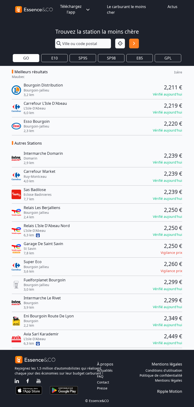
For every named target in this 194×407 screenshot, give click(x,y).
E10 (54, 58)
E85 (140, 58)
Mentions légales (168, 380)
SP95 (83, 58)
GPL (168, 58)
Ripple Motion (169, 391)
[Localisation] (120, 43)
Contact (103, 382)
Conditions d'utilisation (164, 370)
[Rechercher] (134, 43)
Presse (102, 388)
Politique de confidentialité (161, 375)
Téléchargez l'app (71, 9)
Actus (172, 6)
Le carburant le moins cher (126, 9)
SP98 (111, 58)
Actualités (105, 370)
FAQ (100, 376)
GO (26, 58)
